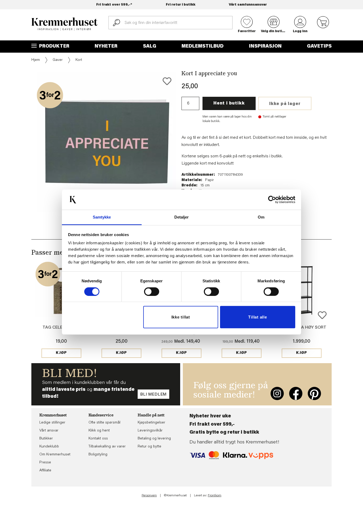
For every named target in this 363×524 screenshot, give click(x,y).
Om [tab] (261, 217)
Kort (78, 60)
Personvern (149, 495)
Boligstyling (97, 454)
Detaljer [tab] (181, 217)
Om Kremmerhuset (54, 454)
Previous (27, 141)
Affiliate (45, 470)
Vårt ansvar (48, 431)
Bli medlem (153, 394)
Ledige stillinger (52, 423)
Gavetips (319, 46)
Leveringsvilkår (150, 431)
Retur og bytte (149, 446)
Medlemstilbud (202, 46)
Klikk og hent (99, 431)
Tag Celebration (62, 327)
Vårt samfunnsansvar (248, 4)
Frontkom (214, 495)
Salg (149, 46)
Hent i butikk (228, 103)
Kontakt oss (98, 439)
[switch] (151, 291)
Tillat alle (257, 317)
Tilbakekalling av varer (107, 446)
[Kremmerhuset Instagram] (277, 393)
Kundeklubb (49, 446)
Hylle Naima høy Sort (301, 327)
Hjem (35, 60)
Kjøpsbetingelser (151, 423)
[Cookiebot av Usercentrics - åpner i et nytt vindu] (272, 200)
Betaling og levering (154, 439)
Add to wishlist (322, 315)
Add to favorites (167, 81)
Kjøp (61, 353)
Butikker (46, 439)
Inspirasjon (265, 46)
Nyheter (106, 46)
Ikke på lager (284, 104)
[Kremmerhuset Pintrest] (314, 393)
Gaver (58, 60)
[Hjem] (64, 24)
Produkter (53, 46)
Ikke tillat (180, 317)
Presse (45, 462)
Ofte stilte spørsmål (104, 423)
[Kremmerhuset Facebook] (295, 393)
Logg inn (300, 31)
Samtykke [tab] (102, 217)
